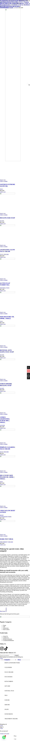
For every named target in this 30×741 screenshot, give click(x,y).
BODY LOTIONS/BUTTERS (5, 516)
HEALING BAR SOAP (7, 218)
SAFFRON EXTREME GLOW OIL (7, 185)
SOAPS (2, 221)
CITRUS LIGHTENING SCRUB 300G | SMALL (5, 419)
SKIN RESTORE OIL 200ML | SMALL (7, 317)
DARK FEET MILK (6, 539)
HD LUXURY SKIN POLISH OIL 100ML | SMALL (7, 477)
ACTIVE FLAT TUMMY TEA (5, 284)
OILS (1, 189)
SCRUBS (2, 425)
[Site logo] (13, 160)
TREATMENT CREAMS (6, 542)
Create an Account (4, 733)
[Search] (22, 85)
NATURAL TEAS (4, 288)
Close (1, 658)
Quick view (3, 180)
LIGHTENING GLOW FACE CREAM (7, 250)
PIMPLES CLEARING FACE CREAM (7, 448)
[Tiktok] (6, 648)
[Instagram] (2, 648)
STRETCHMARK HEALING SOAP (6, 384)
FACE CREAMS (4, 254)
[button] (2, 192)
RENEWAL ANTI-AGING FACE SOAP (7, 351)
